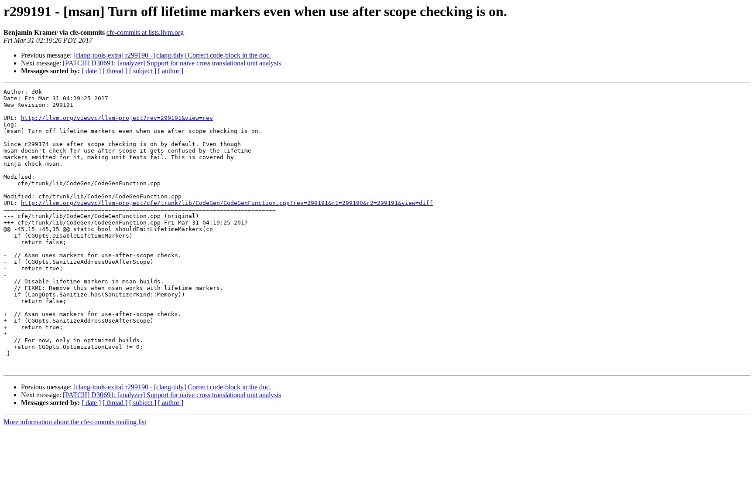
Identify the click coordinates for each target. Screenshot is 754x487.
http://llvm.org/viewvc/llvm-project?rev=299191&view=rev (117, 118)
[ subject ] (142, 71)
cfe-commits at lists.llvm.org (145, 32)
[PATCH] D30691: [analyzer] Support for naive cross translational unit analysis (172, 63)
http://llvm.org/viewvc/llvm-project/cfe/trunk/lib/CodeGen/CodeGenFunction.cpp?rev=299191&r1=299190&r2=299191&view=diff (227, 203)
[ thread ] (115, 71)
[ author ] (170, 71)
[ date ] (91, 71)
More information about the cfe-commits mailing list (74, 422)
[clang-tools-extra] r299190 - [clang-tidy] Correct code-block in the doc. (172, 55)
